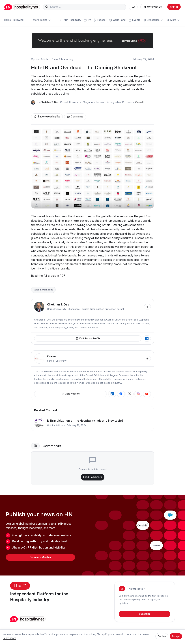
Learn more (9, 638)
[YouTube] (147, 394)
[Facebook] (121, 394)
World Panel (119, 19)
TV (89, 19)
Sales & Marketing (62, 59)
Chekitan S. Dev (49, 102)
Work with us (154, 6)
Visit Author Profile (89, 338)
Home (7, 19)
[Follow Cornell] (147, 358)
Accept (176, 636)
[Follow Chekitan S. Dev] (147, 306)
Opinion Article (39, 59)
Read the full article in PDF (48, 275)
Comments (77, 116)
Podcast (102, 19)
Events (136, 19)
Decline (162, 636)
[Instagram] (138, 394)
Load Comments (92, 477)
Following (18, 19)
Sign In (174, 6)
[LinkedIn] (147, 338)
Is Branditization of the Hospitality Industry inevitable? (85, 420)
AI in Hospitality (72, 19)
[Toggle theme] (133, 7)
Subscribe (144, 613)
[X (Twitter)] (130, 394)
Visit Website (72, 393)
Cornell (139, 102)
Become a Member (40, 557)
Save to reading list (49, 116)
